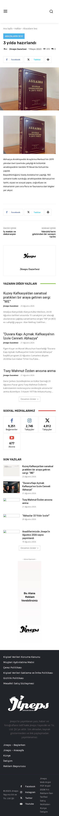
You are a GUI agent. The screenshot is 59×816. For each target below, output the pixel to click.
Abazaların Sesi (30, 28)
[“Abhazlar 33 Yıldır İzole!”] (11, 520)
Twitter (28, 798)
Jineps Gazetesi (18, 49)
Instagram (30, 792)
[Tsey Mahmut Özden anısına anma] (11, 504)
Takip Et (29, 419)
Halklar (17, 28)
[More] (48, 59)
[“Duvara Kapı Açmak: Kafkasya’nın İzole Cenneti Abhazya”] (11, 487)
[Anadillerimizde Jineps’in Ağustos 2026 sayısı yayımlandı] (11, 535)
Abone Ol (12, 436)
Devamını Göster (28, 399)
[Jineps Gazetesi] (6, 49)
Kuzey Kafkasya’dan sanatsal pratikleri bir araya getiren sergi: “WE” (27, 297)
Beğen (12, 419)
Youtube (29, 803)
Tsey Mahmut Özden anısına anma (29, 371)
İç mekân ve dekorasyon (9, 232)
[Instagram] (21, 792)
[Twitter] (21, 798)
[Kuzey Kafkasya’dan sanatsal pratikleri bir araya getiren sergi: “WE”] (11, 470)
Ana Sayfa (7, 28)
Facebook (30, 786)
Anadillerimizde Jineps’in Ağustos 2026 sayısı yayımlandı (36, 534)
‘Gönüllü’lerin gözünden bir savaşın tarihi (44, 234)
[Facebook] (21, 786)
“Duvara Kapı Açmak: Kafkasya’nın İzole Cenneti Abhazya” (28, 336)
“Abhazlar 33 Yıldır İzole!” (35, 515)
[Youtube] (21, 804)
